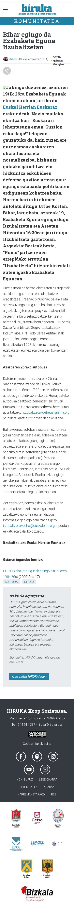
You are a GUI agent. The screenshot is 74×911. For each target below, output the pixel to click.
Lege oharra (48, 779)
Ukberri (13, 59)
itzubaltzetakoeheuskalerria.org (46, 412)
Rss (53, 794)
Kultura (11, 581)
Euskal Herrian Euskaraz (30, 107)
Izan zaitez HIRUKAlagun (29, 676)
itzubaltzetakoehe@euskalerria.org (29, 526)
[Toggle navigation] (5, 9)
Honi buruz (25, 779)
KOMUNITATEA (37, 21)
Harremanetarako (31, 794)
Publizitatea (28, 787)
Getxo (29, 581)
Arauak (49, 787)
